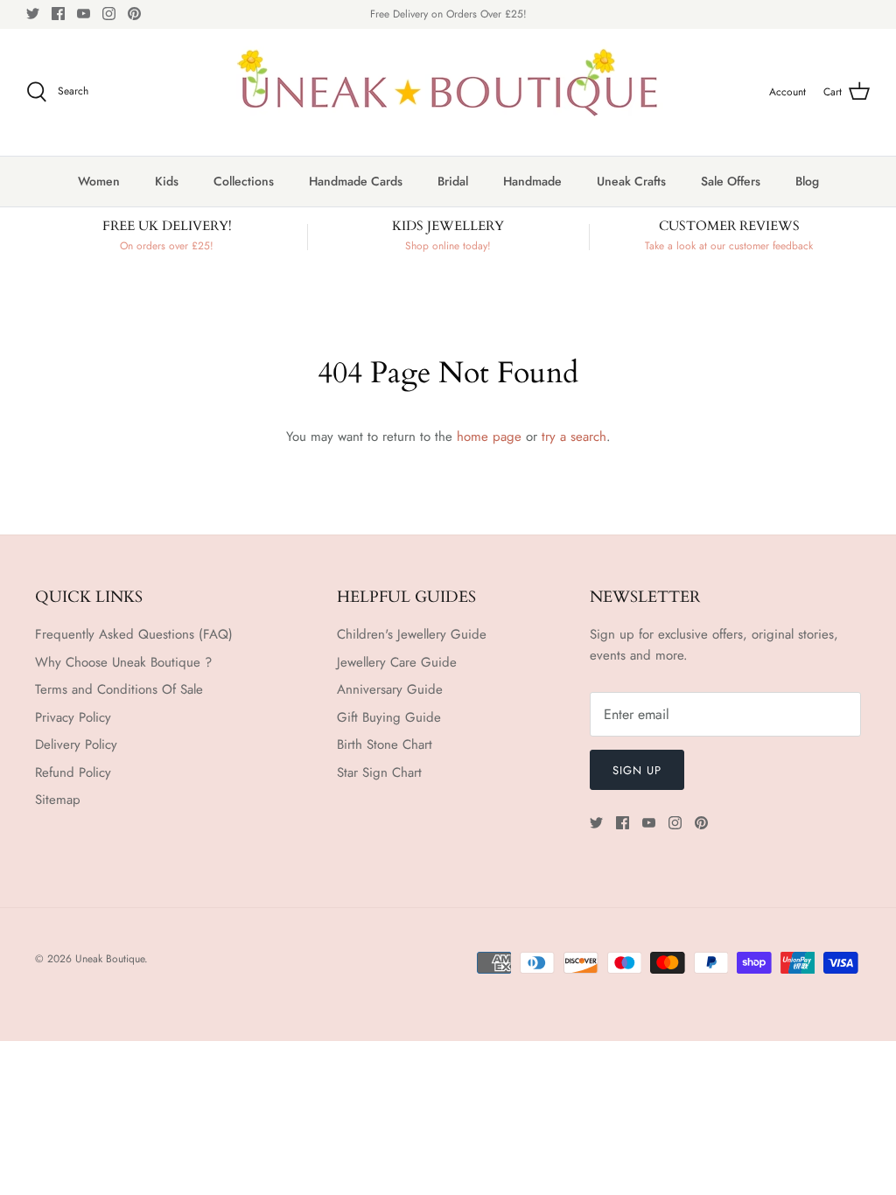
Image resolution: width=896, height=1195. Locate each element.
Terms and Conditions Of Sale (119, 689)
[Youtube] (83, 13)
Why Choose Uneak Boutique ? (123, 662)
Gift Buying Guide (389, 717)
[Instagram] (109, 13)
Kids (166, 181)
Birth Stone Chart (384, 744)
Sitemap (57, 799)
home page (489, 436)
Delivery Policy (76, 744)
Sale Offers (730, 181)
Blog (807, 181)
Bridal (453, 181)
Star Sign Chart (379, 772)
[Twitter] (32, 13)
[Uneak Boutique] (448, 92)
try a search (574, 436)
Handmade (532, 181)
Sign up (637, 770)
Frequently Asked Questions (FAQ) (134, 634)
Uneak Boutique (109, 959)
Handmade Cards (355, 181)
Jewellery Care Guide (397, 662)
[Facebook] (58, 13)
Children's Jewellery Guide (411, 634)
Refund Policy (73, 772)
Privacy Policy (73, 717)
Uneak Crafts (631, 181)
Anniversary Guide (390, 689)
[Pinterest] (134, 13)
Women (99, 181)
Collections (244, 181)
